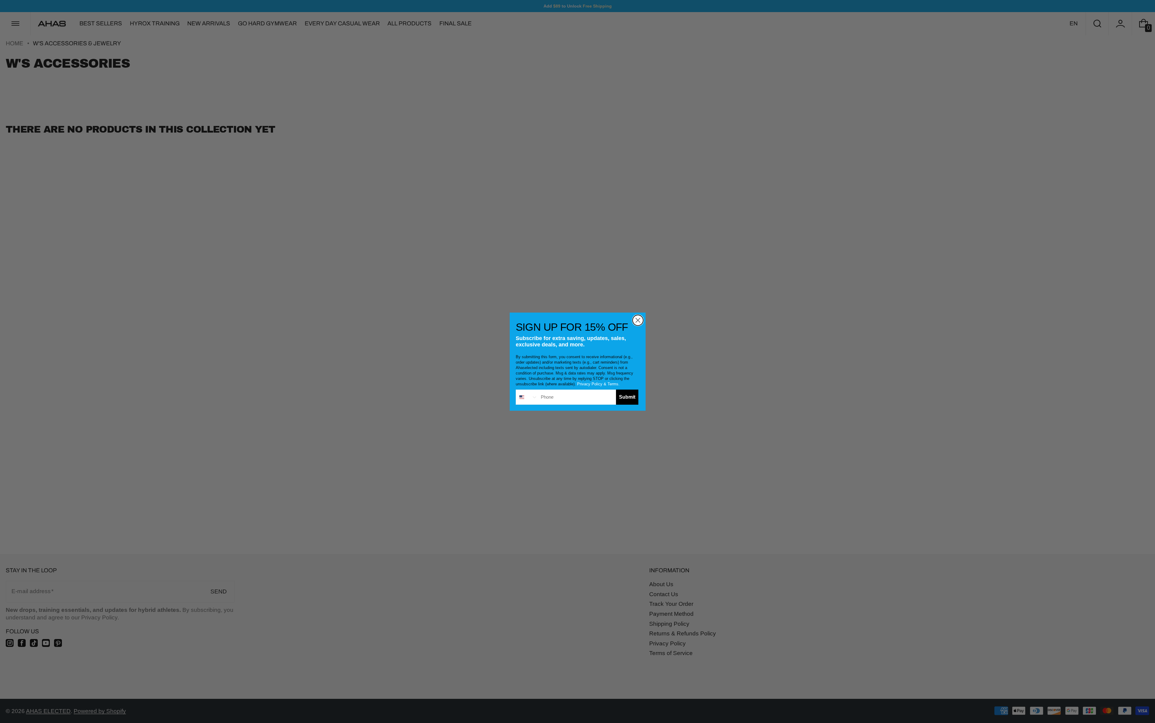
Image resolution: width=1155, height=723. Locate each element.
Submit (627, 397)
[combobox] (527, 397)
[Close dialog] (638, 320)
